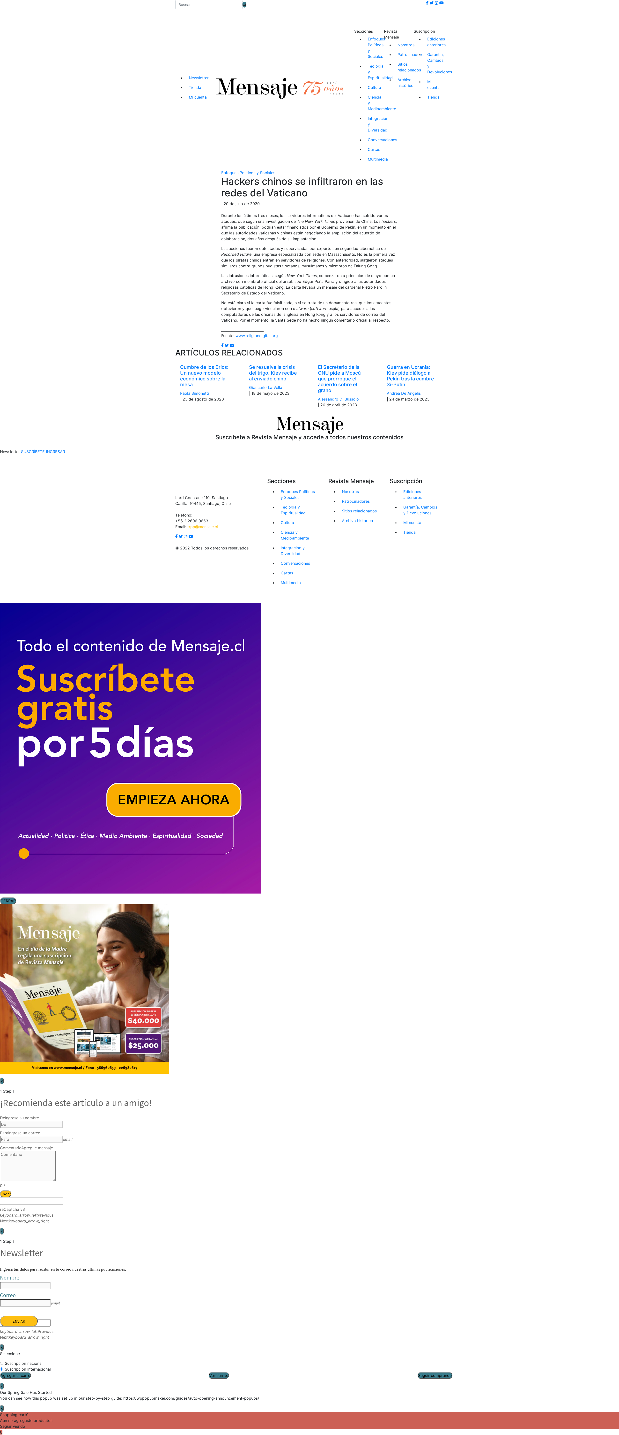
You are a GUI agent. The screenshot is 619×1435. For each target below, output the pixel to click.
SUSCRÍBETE (33, 451)
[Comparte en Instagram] (232, 345)
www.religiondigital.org (257, 335)
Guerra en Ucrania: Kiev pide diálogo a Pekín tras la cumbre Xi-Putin (410, 375)
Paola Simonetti (194, 393)
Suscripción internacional (28, 1369)
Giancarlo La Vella (265, 387)
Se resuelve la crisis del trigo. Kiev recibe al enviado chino (273, 373)
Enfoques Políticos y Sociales (248, 172)
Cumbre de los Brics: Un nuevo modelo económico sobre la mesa (204, 375)
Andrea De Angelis (404, 393)
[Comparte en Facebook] (222, 345)
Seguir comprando (435, 1375)
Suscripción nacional (24, 1363)
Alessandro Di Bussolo (338, 399)
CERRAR (8, 900)
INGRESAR (55, 451)
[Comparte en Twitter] (227, 345)
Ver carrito (218, 1375)
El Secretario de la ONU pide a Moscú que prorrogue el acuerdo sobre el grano (339, 378)
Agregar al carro (15, 1375)
